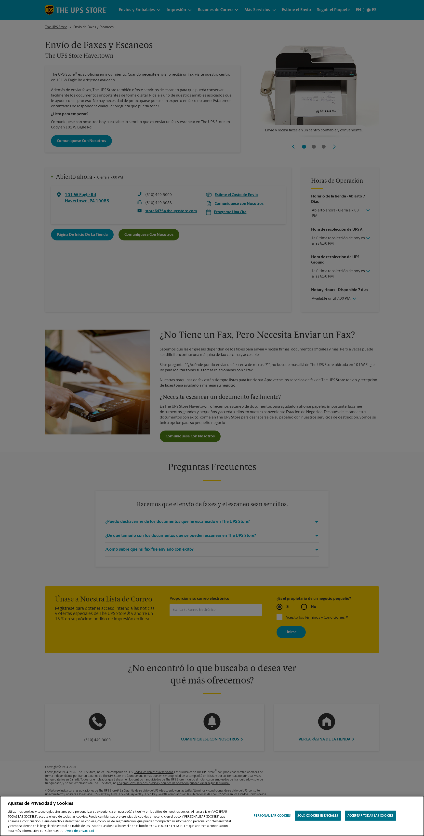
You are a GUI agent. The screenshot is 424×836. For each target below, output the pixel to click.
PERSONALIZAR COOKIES (272, 815)
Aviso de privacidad (80, 831)
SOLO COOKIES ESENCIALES (317, 815)
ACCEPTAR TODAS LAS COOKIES (370, 815)
